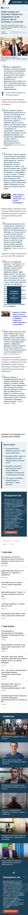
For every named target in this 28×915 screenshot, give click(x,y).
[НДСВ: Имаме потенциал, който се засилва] (14, 727)
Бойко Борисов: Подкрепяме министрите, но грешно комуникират (19, 199)
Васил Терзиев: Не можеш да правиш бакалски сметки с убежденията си (12, 862)
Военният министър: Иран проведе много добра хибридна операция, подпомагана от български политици (15, 470)
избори (4, 544)
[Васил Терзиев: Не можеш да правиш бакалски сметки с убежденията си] (14, 851)
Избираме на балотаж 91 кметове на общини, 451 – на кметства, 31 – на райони (14, 837)
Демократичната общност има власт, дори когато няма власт (15, 451)
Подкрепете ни (10, 532)
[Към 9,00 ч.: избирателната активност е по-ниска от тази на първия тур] (14, 801)
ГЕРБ (12, 544)
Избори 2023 (6, 8)
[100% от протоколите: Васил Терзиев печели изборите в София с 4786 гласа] (14, 750)
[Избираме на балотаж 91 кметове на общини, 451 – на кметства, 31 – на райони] (14, 826)
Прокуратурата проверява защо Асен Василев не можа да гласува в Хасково (14, 787)
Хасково (17, 540)
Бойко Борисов (6, 540)
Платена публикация (4, 32)
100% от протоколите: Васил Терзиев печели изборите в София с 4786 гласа (14, 762)
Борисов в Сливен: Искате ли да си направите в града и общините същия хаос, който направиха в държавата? (20, 318)
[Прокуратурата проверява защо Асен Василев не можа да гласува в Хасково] (14, 775)
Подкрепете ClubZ (10, 911)
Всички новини (17, 2)
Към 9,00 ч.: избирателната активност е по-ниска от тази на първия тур (13, 812)
